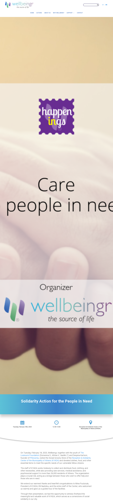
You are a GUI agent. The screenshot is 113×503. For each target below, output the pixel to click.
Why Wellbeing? (58, 13)
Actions (39, 13)
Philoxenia (34, 458)
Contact (80, 13)
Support (70, 13)
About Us (47, 13)
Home (32, 13)
